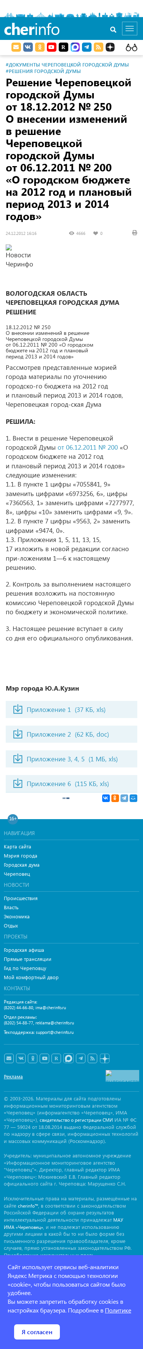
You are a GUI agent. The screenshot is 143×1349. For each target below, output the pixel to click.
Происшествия (21, 898)
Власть (11, 907)
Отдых (11, 925)
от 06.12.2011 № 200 (88, 447)
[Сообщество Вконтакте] (21, 1059)
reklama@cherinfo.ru (54, 1022)
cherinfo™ (28, 1206)
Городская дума (22, 864)
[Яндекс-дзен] (104, 1059)
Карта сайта (17, 846)
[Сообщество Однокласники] (40, 47)
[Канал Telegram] (80, 1059)
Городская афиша (24, 949)
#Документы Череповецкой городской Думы (67, 64)
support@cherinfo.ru (55, 1032)
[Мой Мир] (133, 798)
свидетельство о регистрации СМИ (76, 1120)
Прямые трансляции (27, 959)
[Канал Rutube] (63, 47)
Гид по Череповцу (25, 968)
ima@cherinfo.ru (50, 1007)
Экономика (17, 916)
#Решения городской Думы (43, 71)
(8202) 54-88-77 (18, 1022)
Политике (118, 1310)
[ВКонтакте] (106, 798)
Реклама (13, 1076)
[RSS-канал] (92, 1059)
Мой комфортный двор (31, 977)
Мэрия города (20, 855)
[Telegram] (124, 798)
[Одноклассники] (115, 798)
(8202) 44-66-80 (18, 1007)
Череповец (17, 873)
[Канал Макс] (75, 47)
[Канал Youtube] (51, 47)
